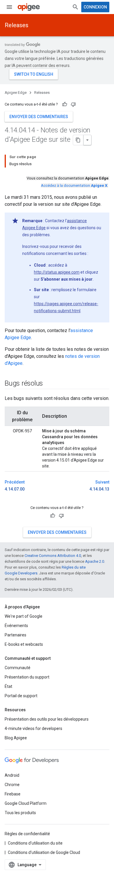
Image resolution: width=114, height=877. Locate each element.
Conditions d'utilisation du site (35, 843)
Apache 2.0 (94, 561)
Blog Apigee (16, 738)
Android (12, 775)
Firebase (12, 794)
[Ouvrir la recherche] (75, 7)
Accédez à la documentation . (74, 185)
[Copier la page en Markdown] (78, 140)
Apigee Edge (16, 92)
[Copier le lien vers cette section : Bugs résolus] (49, 383)
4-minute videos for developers (33, 728)
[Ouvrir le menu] (9, 7)
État (8, 686)
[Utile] (64, 104)
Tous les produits (20, 812)
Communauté (17, 667)
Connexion (95, 7)
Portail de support (21, 695)
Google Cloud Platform (25, 803)
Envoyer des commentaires (38, 116)
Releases (16, 25)
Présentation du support (27, 677)
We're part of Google (23, 616)
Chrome (12, 784)
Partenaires (15, 635)
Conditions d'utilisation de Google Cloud (44, 852)
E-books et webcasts (24, 644)
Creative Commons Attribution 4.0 (53, 555)
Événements (16, 625)
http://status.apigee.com (57, 272)
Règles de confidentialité (27, 833)
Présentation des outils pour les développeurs (47, 719)
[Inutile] (73, 104)
